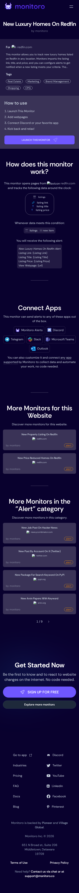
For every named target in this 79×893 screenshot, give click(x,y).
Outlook (42, 348)
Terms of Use (19, 863)
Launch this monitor (36, 140)
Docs (16, 796)
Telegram (17, 339)
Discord (58, 330)
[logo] (25, 7)
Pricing (17, 776)
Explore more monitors (39, 704)
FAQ (16, 786)
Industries (19, 765)
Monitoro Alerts (32, 330)
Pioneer (47, 823)
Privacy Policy (59, 863)
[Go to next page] (48, 621)
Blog (16, 807)
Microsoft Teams (63, 339)
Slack (37, 339)
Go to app (20, 755)
